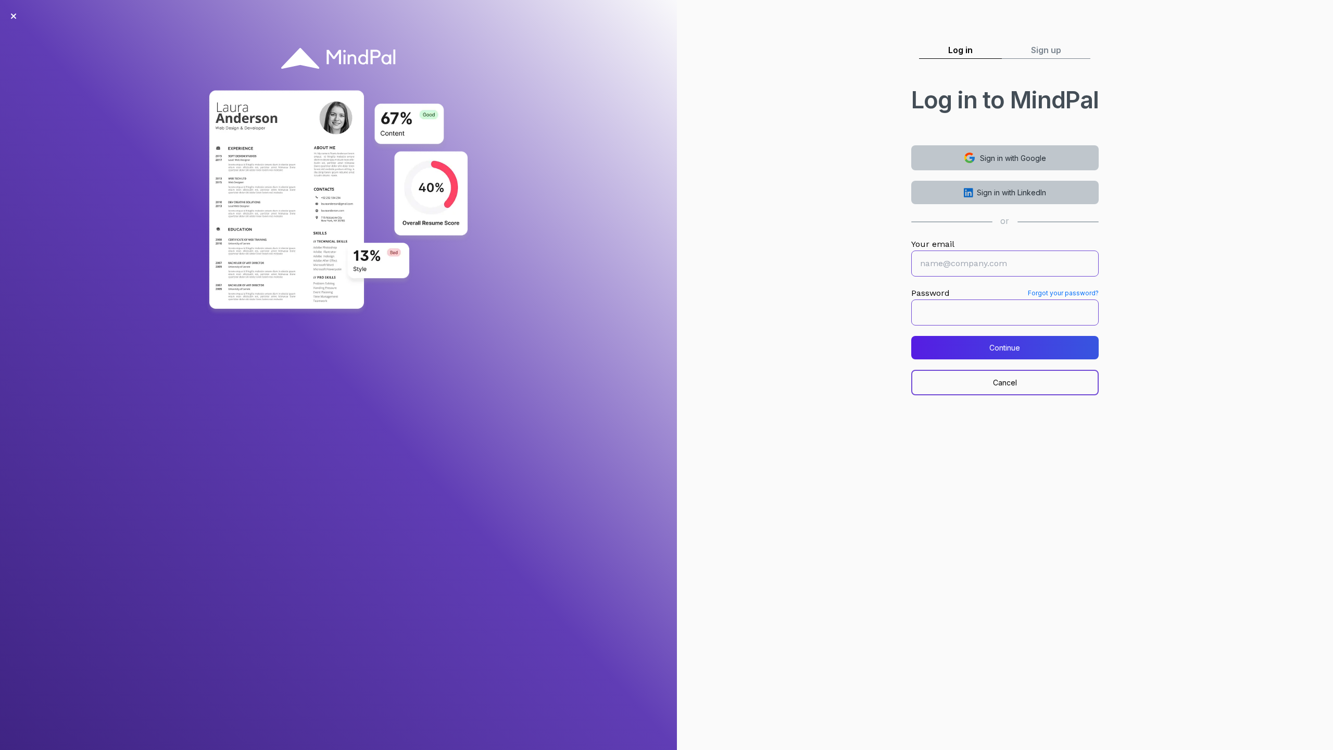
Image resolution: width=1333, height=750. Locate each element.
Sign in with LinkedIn (1011, 192)
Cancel (1005, 382)
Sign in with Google (1013, 158)
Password (930, 293)
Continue (1004, 347)
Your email (932, 244)
